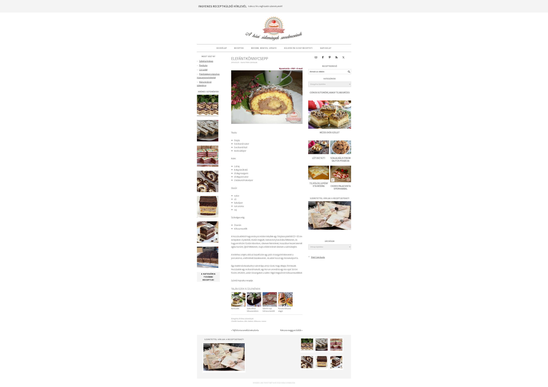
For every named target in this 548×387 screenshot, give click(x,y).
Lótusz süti (318, 158)
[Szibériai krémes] (207, 115)
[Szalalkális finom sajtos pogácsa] (340, 153)
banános (240, 321)
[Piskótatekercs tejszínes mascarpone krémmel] (207, 191)
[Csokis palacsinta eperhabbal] (340, 181)
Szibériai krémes (206, 61)
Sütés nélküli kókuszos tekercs (252, 309)
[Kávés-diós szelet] (207, 267)
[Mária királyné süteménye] (207, 216)
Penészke (203, 65)
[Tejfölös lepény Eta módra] (318, 178)
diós (245, 321)
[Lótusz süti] (318, 153)
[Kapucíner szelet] (207, 242)
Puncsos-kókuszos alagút (284, 309)
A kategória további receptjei (208, 277)
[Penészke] (207, 140)
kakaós (250, 321)
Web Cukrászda (274, 27)
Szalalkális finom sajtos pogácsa (341, 159)
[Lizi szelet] (207, 166)
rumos (263, 321)
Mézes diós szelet (330, 132)
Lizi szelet (203, 69)
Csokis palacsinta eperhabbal (341, 187)
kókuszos (257, 321)
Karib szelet (235, 308)
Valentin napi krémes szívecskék (269, 309)
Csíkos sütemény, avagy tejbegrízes (330, 92)
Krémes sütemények (246, 319)
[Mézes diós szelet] (329, 128)
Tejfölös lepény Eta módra (318, 184)
